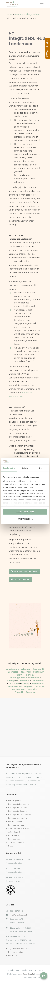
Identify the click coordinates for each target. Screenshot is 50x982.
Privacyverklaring (15, 952)
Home (9, 14)
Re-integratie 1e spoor (17, 807)
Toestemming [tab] (9, 468)
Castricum (38, 671)
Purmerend (37, 683)
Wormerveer (18, 689)
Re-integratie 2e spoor (17, 811)
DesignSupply (28, 974)
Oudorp (25, 683)
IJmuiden (34, 677)
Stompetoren (15, 686)
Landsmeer (38, 680)
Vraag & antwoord (16, 842)
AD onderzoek (14, 832)
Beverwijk (26, 671)
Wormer (40, 686)
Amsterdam (12, 669)
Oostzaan (13, 683)
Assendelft (38, 669)
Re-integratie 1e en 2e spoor (20, 814)
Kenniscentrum (14, 839)
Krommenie (23, 680)
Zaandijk (18, 692)
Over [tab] (41, 468)
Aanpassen (24, 519)
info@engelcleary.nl (18, 915)
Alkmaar (25, 669)
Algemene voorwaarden (18, 948)
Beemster (13, 671)
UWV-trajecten (14, 800)
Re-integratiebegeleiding (26, 14)
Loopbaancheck (15, 821)
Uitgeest (28, 686)
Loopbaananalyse (16, 825)
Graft (19, 674)
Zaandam (33, 689)
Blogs (10, 846)
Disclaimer (12, 955)
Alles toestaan (25, 512)
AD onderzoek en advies (18, 828)
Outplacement (14, 835)
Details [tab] (25, 468)
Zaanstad (31, 692)
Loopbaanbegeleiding (17, 818)
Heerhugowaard (18, 677)
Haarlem (29, 674)
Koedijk (11, 680)
